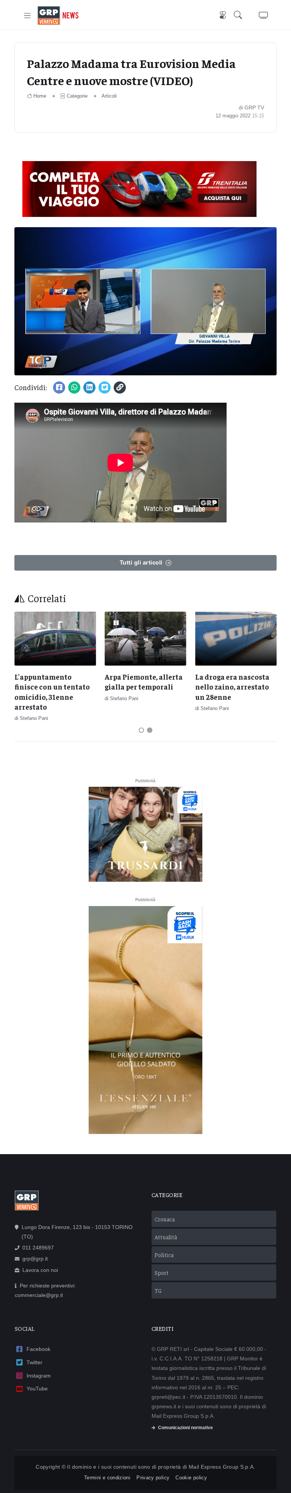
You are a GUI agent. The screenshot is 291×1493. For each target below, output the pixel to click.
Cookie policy (191, 1477)
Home (39, 96)
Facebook (38, 1349)
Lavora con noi (40, 1270)
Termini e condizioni (107, 1477)
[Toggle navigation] (27, 16)
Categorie (77, 96)
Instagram (39, 1376)
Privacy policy (152, 1477)
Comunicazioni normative (185, 1427)
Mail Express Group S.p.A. (222, 1467)
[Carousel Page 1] (141, 730)
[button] (239, 16)
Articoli (109, 96)
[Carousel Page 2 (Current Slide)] (149, 730)
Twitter (34, 1362)
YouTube (37, 1388)
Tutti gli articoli (141, 562)
